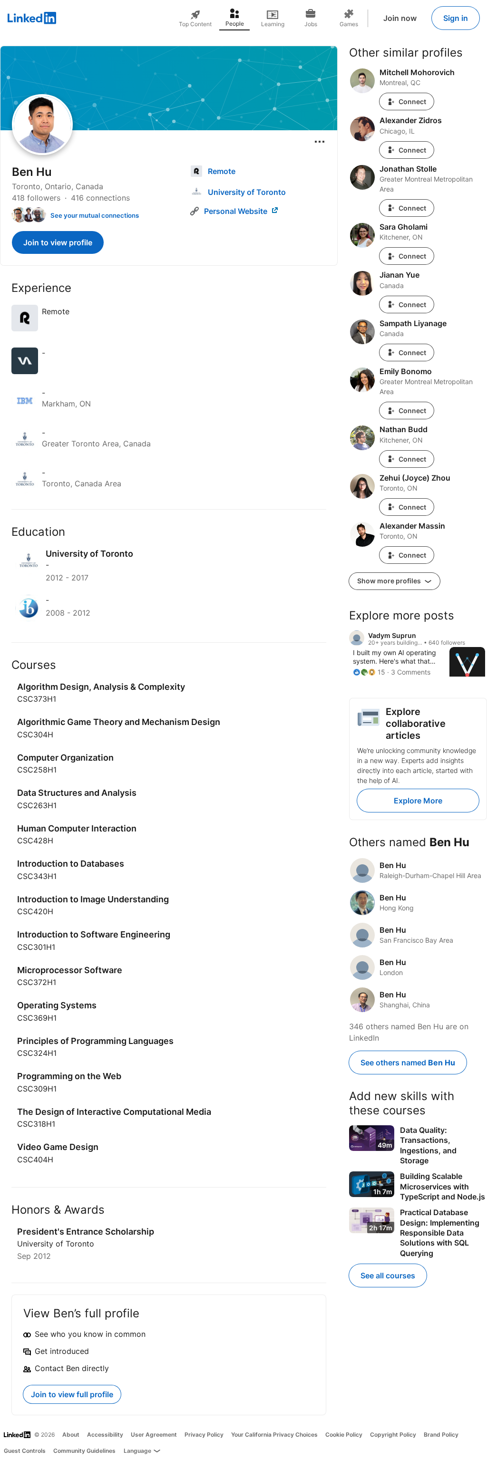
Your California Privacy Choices (274, 1434)
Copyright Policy (393, 1434)
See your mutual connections (94, 215)
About (70, 1434)
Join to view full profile (72, 1394)
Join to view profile (57, 242)
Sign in (455, 18)
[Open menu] (320, 141)
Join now (400, 18)
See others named (407, 1062)
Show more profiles (389, 581)
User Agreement (154, 1434)
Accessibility (105, 1434)
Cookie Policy (343, 1434)
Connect (412, 101)
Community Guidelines (84, 1450)
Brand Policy (441, 1434)
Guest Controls (25, 1450)
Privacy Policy (204, 1434)
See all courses (387, 1275)
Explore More (418, 800)
